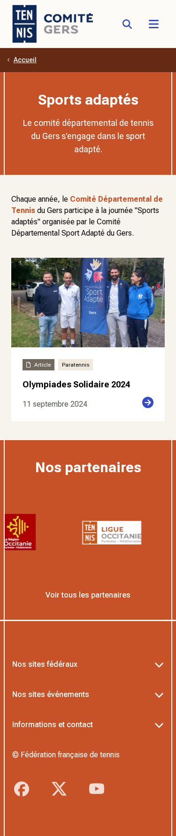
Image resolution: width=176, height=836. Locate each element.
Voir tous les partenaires (88, 594)
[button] (153, 24)
